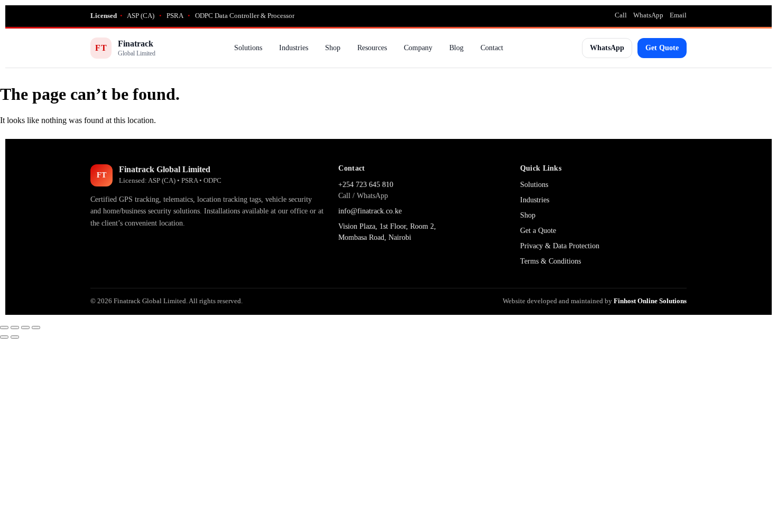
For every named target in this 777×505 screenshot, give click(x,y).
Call (621, 15)
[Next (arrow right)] (15, 337)
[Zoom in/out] (4, 327)
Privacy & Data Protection (559, 246)
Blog (456, 48)
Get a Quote (538, 231)
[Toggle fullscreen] (15, 327)
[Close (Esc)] (36, 327)
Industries (293, 48)
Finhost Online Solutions (650, 301)
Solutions (248, 48)
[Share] (25, 327)
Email (678, 15)
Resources (372, 48)
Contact (491, 48)
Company (418, 48)
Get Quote (662, 48)
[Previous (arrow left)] (4, 337)
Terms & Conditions (550, 261)
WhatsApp (648, 15)
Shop (332, 48)
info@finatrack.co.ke (370, 211)
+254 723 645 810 (365, 185)
